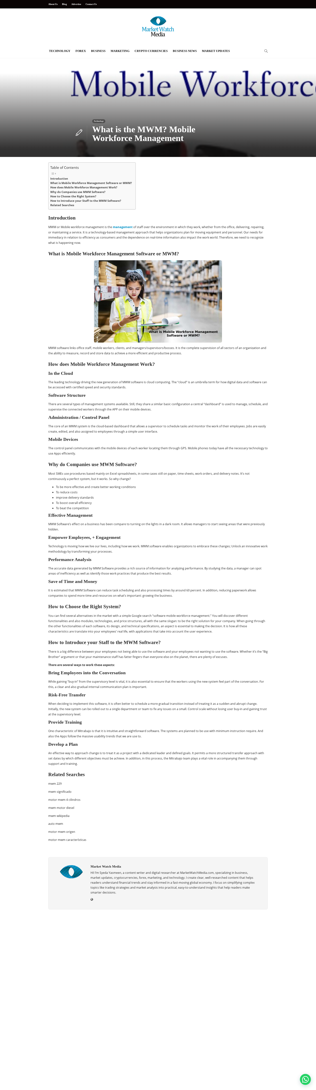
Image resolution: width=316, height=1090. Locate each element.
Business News (185, 50)
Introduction (59, 178)
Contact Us (91, 4)
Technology (59, 50)
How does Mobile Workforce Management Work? (83, 187)
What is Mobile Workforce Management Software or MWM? (91, 183)
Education (83, 1027)
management (123, 227)
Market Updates (216, 50)
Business (98, 50)
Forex (81, 50)
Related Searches (62, 205)
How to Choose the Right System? (73, 196)
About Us (53, 4)
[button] (305, 1079)
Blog (64, 4)
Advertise (76, 4)
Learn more (61, 985)
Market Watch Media (257, 1076)
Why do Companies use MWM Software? (77, 192)
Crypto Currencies (151, 50)
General (83, 1040)
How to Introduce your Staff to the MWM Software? (85, 200)
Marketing (120, 50)
